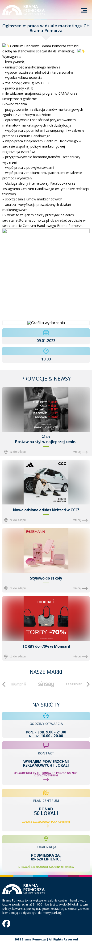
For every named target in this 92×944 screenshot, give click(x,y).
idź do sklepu (17, 452)
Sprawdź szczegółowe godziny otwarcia (46, 866)
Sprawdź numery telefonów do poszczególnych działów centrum (46, 774)
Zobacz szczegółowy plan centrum (46, 821)
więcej (77, 452)
